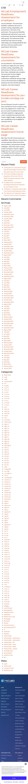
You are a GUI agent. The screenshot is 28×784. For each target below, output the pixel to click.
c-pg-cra (6, 507)
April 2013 (7, 338)
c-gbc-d (6, 430)
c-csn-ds (6, 396)
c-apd (5, 379)
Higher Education (5, 695)
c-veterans (7, 587)
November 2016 (8, 248)
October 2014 (8, 300)
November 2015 (8, 272)
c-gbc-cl (6, 424)
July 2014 (6, 306)
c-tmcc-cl (7, 552)
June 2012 (7, 357)
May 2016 (6, 261)
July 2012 (6, 355)
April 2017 (7, 238)
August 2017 (7, 229)
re (4, 629)
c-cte (5, 407)
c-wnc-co (6, 591)
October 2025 (8, 212)
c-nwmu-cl (7, 482)
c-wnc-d (6, 593)
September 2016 (9, 253)
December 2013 (8, 321)
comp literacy (8, 608)
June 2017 (7, 233)
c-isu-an (6, 458)
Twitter (20, 755)
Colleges (6, 606)
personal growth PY (10, 627)
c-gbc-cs (6, 428)
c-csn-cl (6, 388)
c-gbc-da (6, 433)
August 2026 (7, 206)
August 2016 (7, 255)
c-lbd (5, 467)
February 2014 (8, 317)
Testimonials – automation (12, 640)
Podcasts (3, 758)
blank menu (7, 375)
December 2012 (8, 347)
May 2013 (6, 336)
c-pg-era (6, 518)
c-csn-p (6, 400)
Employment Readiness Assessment (18, 737)
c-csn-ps (6, 405)
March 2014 (7, 315)
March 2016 (7, 266)
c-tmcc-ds (7, 559)
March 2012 (7, 364)
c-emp (6, 415)
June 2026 (7, 210)
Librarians (7, 621)
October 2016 (8, 251)
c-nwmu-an (7, 480)
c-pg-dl (6, 514)
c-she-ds (6, 546)
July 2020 (6, 221)
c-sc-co (6, 533)
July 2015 (6, 281)
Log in (5, 664)
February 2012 (8, 366)
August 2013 (7, 330)
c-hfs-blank (7, 445)
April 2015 (7, 287)
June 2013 (7, 334)
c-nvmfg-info (8, 477)
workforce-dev (8, 655)
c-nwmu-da (7, 486)
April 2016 (7, 263)
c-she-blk (6, 540)
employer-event (8, 612)
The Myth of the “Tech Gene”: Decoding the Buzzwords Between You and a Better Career (14, 185)
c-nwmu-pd (7, 492)
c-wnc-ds (6, 597)
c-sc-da (6, 535)
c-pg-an (6, 501)
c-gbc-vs (6, 443)
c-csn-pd (6, 403)
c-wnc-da (6, 595)
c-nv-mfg (6, 471)
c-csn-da (6, 394)
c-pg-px (6, 527)
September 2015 (9, 276)
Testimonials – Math (10, 646)
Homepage (7, 619)
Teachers (6, 634)
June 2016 (7, 259)
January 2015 (8, 293)
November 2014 (8, 298)
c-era (5, 418)
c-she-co (6, 542)
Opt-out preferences (8, 781)
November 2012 (8, 349)
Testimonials (7, 636)
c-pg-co (6, 503)
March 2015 (7, 289)
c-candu (6, 386)
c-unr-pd (6, 578)
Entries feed (7, 666)
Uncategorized (8, 651)
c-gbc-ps (6, 441)
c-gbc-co (6, 426)
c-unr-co (6, 569)
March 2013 (7, 340)
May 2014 (6, 310)
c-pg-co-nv (7, 505)
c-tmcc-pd (7, 563)
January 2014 (8, 319)
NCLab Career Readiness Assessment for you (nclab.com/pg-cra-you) (13, 95)
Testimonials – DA (9, 642)
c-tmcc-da (7, 557)
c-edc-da (6, 411)
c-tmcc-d (6, 554)
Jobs (2, 761)
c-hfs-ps (6, 456)
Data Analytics (8, 610)
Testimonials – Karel (10, 644)
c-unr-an (6, 567)
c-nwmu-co (7, 484)
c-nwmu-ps (7, 495)
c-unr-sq (6, 582)
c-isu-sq (6, 465)
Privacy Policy (15, 781)
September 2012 (9, 353)
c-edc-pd (6, 413)
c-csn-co (6, 390)
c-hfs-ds (6, 452)
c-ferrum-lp (7, 422)
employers (7, 614)
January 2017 (8, 244)
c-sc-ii (5, 537)
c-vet (5, 584)
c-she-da (6, 544)
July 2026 (6, 208)
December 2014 (8, 296)
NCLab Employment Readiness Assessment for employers (13, 16)
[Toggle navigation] (23, 2)
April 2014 (7, 313)
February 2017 (8, 242)
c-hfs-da (6, 450)
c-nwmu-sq (7, 497)
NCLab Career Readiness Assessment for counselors (10, 56)
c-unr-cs (6, 572)
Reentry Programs (6, 709)
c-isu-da (6, 460)
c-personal (7, 499)
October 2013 (8, 325)
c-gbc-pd (6, 439)
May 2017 (6, 236)
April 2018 (7, 223)
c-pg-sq (6, 529)
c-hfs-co (6, 448)
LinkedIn (20, 761)
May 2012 (6, 360)
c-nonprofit (7, 469)
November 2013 (8, 323)
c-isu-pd (6, 463)
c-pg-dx (6, 516)
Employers (4, 693)
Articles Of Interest (6, 755)
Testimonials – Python (10, 649)
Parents (6, 623)
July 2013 (6, 332)
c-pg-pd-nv (7, 525)
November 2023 (8, 216)
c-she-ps (6, 550)
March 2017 (7, 240)
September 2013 (9, 328)
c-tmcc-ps (7, 565)
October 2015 (8, 274)
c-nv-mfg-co (7, 473)
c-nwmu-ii (7, 490)
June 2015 (7, 283)
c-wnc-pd (6, 602)
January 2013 (8, 345)
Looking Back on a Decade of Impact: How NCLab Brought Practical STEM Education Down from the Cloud (15, 170)
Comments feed (9, 668)
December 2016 (8, 246)
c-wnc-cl (6, 589)
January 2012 (8, 368)
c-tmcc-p (6, 561)
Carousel (6, 604)
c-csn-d (6, 392)
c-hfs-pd (6, 454)
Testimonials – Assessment (12, 638)
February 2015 (8, 291)
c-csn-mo (6, 398)
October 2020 (8, 219)
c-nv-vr (6, 475)
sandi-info (7, 631)
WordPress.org (8, 670)
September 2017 (9, 227)
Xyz (5, 657)
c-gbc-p (6, 437)
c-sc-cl (6, 531)
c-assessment (8, 381)
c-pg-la (6, 522)
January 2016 (8, 270)
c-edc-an (6, 409)
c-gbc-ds (6, 435)
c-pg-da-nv (7, 512)
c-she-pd (6, 548)
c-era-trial (7, 420)
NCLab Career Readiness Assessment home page (12, 130)
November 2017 (8, 225)
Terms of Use (21, 781)
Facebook (20, 758)
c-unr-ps (6, 580)
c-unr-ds (6, 576)
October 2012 (8, 351)
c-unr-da (6, 574)
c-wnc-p (6, 599)
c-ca (5, 383)
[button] (25, 764)
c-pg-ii (6, 520)
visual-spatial (8, 653)
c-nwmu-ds (7, 488)
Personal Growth (9, 625)
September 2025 (9, 214)
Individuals (4, 690)
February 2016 (8, 268)
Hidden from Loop (9, 617)
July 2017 (6, 231)
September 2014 (9, 302)
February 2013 (8, 343)
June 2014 (7, 308)
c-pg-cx (6, 510)
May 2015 (6, 285)
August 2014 (7, 304)
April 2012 (7, 362)
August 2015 (7, 278)
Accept (14, 778)
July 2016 (6, 257)
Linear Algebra (19, 743)
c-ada (5, 377)
